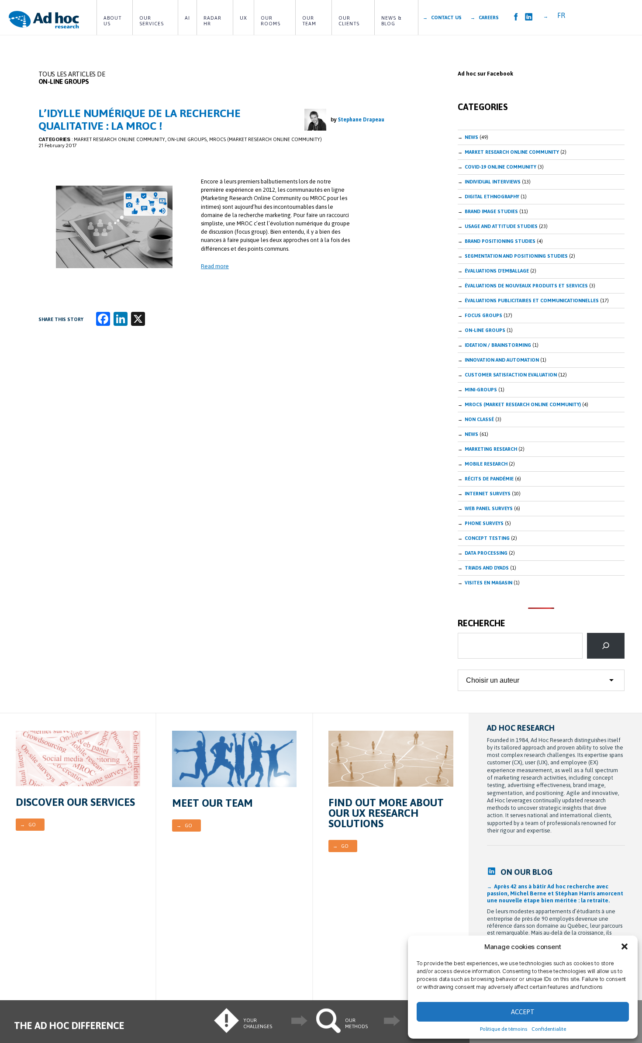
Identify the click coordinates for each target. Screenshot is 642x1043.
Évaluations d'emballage (497, 270)
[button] (624, 946)
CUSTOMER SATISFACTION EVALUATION (511, 374)
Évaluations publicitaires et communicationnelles (532, 300)
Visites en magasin (488, 582)
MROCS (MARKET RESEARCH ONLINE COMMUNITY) (265, 139)
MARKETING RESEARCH (491, 449)
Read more (215, 266)
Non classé (479, 419)
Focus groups (483, 315)
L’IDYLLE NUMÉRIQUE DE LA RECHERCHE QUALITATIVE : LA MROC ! (139, 119)
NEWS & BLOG (392, 20)
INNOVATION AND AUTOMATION (502, 360)
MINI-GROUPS (481, 389)
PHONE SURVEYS (484, 523)
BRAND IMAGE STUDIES (491, 211)
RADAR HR (213, 20)
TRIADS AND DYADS (487, 567)
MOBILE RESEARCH (486, 463)
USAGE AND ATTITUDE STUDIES (501, 226)
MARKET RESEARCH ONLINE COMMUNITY (119, 139)
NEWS (471, 434)
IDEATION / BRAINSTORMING (498, 345)
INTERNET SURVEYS (488, 493)
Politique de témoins (503, 1029)
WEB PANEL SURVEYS (489, 508)
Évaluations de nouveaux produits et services (526, 285)
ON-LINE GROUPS (187, 139)
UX (243, 18)
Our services (151, 20)
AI (187, 18)
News (471, 137)
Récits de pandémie (489, 478)
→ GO (28, 824)
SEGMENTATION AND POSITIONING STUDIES (516, 256)
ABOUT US (113, 20)
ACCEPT (523, 1011)
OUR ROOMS (270, 20)
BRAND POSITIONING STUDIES (500, 241)
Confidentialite (549, 1029)
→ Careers (484, 17)
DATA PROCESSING (486, 553)
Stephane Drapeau (361, 120)
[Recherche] (606, 645)
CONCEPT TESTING (487, 538)
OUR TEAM (309, 20)
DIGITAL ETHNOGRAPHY (492, 196)
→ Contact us (442, 17)
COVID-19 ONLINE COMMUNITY (500, 166)
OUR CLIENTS (348, 20)
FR (561, 15)
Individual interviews (493, 181)
